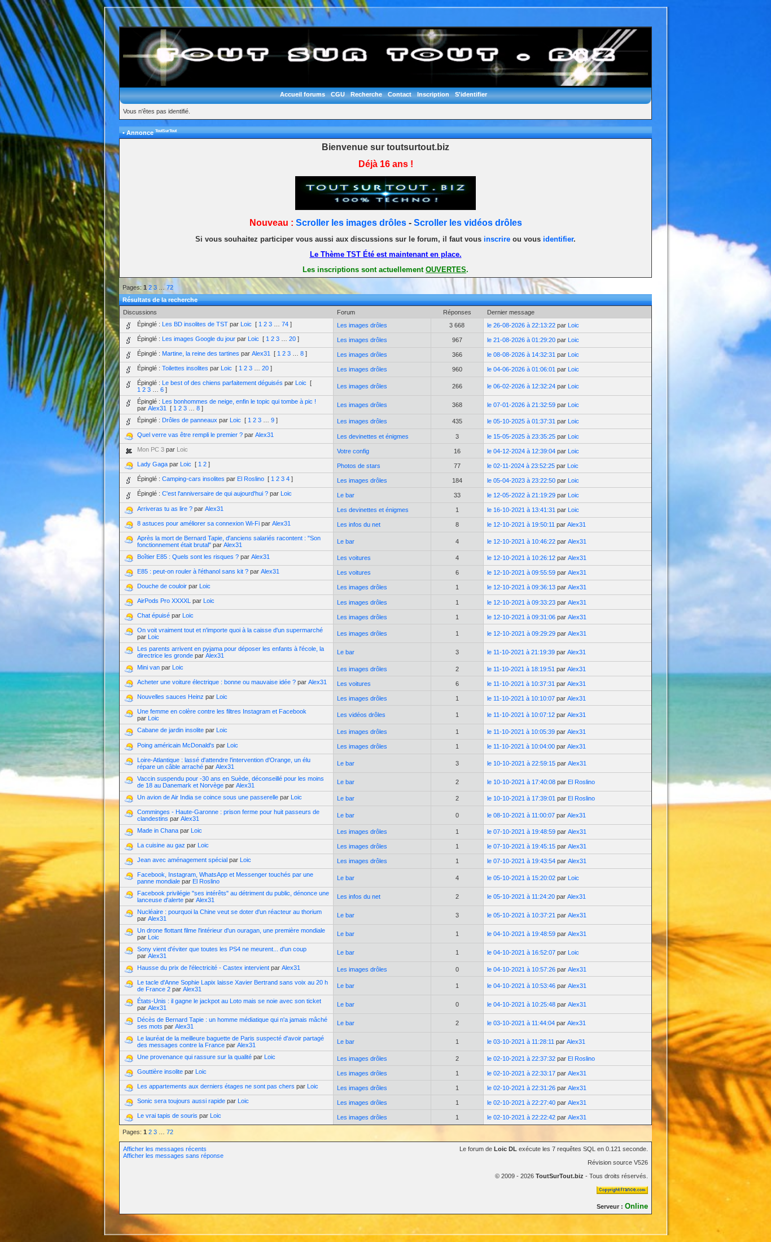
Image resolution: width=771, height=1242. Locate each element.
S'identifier (471, 94)
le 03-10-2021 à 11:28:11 (520, 1041)
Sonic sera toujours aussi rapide (181, 1100)
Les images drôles (362, 325)
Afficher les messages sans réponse (173, 1155)
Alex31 (261, 353)
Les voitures (354, 557)
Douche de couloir (162, 586)
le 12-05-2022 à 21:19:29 (521, 495)
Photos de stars (358, 465)
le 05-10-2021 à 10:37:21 (521, 915)
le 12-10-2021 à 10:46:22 (521, 541)
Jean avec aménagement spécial (182, 859)
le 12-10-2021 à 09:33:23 (521, 602)
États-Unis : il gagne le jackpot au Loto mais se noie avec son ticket (229, 1001)
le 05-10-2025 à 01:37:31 (521, 421)
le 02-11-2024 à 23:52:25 (521, 465)
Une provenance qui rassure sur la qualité (194, 1056)
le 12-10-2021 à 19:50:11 (521, 524)
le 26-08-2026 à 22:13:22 (521, 325)
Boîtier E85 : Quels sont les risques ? (188, 556)
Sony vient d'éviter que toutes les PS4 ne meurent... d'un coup (221, 949)
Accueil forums (302, 94)
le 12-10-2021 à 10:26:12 (521, 557)
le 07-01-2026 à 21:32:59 (521, 404)
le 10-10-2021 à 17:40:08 (521, 782)
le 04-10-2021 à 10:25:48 (521, 1004)
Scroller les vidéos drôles (468, 223)
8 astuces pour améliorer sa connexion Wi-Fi (198, 523)
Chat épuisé (153, 615)
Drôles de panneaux (189, 420)
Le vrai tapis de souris (167, 1115)
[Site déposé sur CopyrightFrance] (622, 1191)
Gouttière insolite (160, 1071)
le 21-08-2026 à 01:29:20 (521, 339)
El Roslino (250, 478)
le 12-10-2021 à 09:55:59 (521, 572)
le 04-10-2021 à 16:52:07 (521, 952)
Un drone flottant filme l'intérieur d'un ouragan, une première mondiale (231, 930)
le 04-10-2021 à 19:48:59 (521, 933)
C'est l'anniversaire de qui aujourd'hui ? (215, 493)
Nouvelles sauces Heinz (170, 696)
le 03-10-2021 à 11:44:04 (521, 1023)
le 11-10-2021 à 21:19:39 (521, 652)
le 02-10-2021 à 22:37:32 (521, 1058)
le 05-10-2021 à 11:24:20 (521, 896)
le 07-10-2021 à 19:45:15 (521, 846)
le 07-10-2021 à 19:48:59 (521, 831)
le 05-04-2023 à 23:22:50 (521, 480)
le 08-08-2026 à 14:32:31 (521, 354)
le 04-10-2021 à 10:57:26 (521, 969)
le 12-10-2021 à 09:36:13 (521, 587)
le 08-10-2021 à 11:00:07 (521, 815)
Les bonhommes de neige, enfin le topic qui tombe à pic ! (239, 401)
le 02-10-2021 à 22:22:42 (521, 1117)
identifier (558, 239)
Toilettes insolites (185, 368)
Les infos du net (358, 524)
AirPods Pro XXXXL (164, 600)
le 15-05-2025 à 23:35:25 (521, 436)
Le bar (345, 495)
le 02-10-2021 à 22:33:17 (521, 1073)
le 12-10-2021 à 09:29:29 (521, 633)
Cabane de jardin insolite (170, 730)
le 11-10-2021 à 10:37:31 (521, 683)
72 (170, 287)
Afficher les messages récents (165, 1148)
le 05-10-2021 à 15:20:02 (521, 877)
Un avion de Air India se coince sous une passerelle (207, 797)
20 (292, 338)
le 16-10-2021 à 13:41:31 (521, 509)
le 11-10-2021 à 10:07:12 (521, 714)
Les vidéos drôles (361, 714)
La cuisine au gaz (161, 845)
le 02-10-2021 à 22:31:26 (521, 1087)
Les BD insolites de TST (195, 324)
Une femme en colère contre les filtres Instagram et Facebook (221, 711)
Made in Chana (157, 830)
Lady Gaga (152, 464)
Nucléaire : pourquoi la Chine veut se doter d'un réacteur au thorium (229, 911)
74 (285, 324)
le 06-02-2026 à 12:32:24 (521, 386)
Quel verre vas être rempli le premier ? (190, 434)
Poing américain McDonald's (175, 745)
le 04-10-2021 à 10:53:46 (521, 985)
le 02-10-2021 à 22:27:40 (521, 1102)
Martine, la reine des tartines (200, 353)
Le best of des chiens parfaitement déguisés (222, 382)
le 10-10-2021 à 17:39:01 (521, 798)
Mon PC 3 (150, 449)
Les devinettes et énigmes (373, 436)
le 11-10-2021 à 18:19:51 (521, 669)
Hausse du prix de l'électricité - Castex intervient (203, 967)
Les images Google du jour (198, 338)
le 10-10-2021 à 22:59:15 (521, 763)
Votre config (353, 451)
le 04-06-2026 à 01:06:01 (521, 369)
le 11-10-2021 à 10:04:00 (521, 746)
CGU (338, 94)
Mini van (148, 667)
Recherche (366, 94)
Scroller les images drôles (351, 223)
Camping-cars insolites (193, 478)
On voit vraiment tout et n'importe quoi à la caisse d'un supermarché (230, 630)
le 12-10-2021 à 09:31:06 (521, 617)
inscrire (497, 239)
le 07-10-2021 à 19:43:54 (521, 861)
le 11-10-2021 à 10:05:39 (521, 731)
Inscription (433, 94)
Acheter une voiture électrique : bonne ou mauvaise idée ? (216, 682)
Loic (246, 324)
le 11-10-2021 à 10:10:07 (521, 698)
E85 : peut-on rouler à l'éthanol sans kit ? (192, 571)
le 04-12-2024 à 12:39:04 (521, 451)
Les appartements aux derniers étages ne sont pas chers (216, 1086)
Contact (399, 94)
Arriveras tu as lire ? (164, 508)
